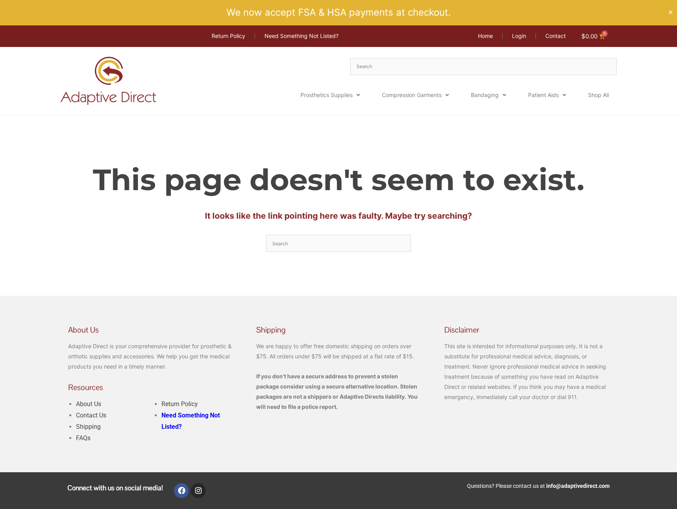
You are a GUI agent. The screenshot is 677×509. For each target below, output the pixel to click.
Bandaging (485, 95)
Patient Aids (543, 95)
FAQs (83, 438)
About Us (88, 404)
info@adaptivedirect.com (578, 486)
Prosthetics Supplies (326, 95)
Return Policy (179, 404)
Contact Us (91, 415)
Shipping (88, 426)
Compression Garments (412, 95)
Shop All (598, 95)
